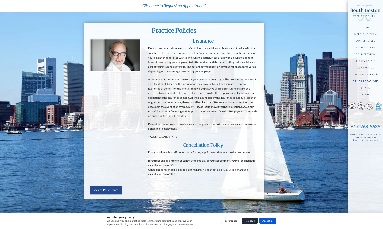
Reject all (250, 220)
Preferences (230, 220)
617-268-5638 (365, 126)
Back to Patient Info (105, 190)
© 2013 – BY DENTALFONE (365, 140)
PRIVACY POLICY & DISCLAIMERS (365, 134)
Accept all (267, 220)
